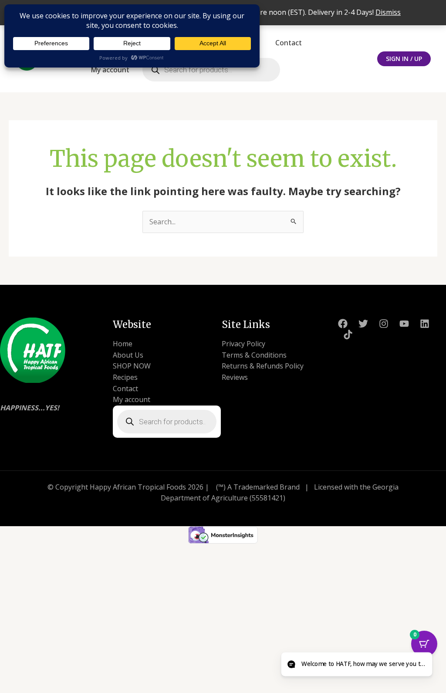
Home (122, 343)
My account (110, 69)
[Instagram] (384, 323)
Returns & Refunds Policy (263, 366)
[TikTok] (348, 334)
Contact (288, 42)
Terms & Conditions (254, 355)
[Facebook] (343, 323)
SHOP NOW (132, 366)
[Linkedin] (424, 323)
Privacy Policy (243, 343)
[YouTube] (404, 323)
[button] (404, 58)
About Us (128, 355)
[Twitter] (363, 323)
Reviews (235, 377)
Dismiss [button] (388, 12)
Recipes (125, 377)
